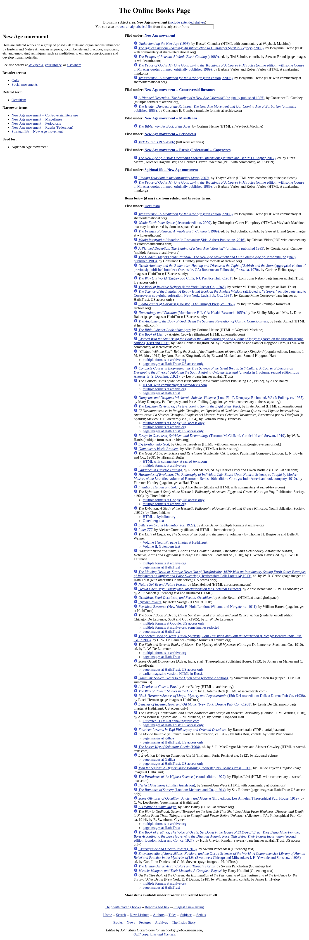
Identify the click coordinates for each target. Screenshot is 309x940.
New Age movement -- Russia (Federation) (42, 127)
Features (145, 922)
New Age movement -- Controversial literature (45, 115)
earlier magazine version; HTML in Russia (173, 673)
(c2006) (201, 48)
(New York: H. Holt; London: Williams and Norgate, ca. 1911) (197, 607)
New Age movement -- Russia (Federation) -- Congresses (188, 150)
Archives (161, 922)
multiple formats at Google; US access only (173, 423)
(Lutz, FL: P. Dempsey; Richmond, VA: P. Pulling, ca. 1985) (220, 398)
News (131, 922)
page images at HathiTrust (161, 393)
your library (53, 65)
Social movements (25, 84)
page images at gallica (158, 738)
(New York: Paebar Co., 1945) (182, 287)
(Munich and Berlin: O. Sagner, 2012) (207, 158)
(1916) (167, 849)
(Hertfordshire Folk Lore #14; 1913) (220, 574)
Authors (158, 915)
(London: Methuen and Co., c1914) (182, 790)
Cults (15, 80)
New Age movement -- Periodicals (36, 123)
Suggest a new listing (189, 907)
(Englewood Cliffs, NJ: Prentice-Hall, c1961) (185, 278)
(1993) (164, 43)
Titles (172, 915)
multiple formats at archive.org (164, 360)
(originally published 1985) (201, 98)
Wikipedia (36, 65)
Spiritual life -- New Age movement (37, 131)
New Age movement (160, 35)
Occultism (19, 100)
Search (121, 915)
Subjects (186, 915)
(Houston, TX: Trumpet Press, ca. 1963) (186, 304)
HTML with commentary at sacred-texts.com (175, 385)
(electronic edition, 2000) (174, 223)
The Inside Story (184, 922)
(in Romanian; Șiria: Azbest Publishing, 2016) (191, 240)
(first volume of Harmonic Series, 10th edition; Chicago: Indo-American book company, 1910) (216, 477)
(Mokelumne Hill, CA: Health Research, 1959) (191, 313)
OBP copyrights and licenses (154, 934)
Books (118, 922)
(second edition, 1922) (182, 777)
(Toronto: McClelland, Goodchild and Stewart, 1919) (211, 436)
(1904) (169, 747)
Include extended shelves (187, 22)
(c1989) (178, 57)
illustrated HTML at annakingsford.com (171, 721)
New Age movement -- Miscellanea (37, 119)
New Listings (139, 915)
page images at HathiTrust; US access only (173, 364)
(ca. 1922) (166, 525)
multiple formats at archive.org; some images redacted (181, 627)
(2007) (173, 178)
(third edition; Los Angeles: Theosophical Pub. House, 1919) (218, 798)
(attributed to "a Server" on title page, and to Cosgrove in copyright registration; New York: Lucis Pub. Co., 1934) (220, 293)
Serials (201, 915)
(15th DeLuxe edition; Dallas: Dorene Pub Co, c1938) (221, 696)
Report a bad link (157, 907)
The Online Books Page (154, 10)
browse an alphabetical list (133, 26)
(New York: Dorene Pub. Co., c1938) (194, 704)
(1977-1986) (156, 142)
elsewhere (74, 65)
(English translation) (166, 785)
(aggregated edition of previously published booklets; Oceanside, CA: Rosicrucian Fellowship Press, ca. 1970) (220, 268)
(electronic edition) (183, 678)
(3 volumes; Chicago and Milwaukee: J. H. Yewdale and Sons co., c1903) (219, 855)
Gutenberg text (153, 521)
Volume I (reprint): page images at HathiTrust (175, 542)
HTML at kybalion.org (159, 517)
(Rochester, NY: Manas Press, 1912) (194, 768)
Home (107, 915)
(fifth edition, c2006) (185, 78)
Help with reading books (123, 907)
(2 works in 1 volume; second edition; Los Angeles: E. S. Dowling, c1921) (216, 372)
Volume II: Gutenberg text (161, 546)
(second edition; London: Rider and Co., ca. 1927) (217, 836)
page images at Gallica (159, 759)
